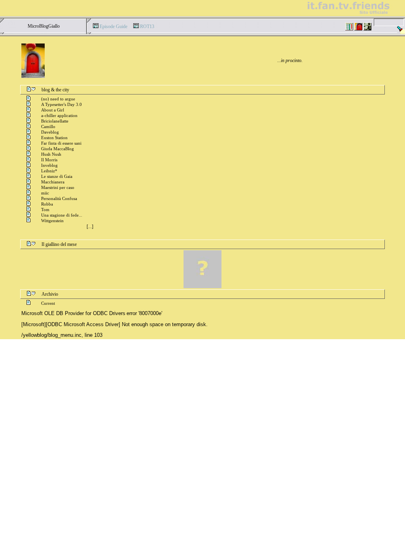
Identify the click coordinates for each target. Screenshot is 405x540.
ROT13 (147, 26)
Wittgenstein (52, 220)
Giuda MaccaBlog (57, 148)
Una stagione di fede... (61, 215)
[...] (90, 226)
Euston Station (54, 137)
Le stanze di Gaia (56, 176)
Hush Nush (51, 154)
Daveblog (50, 132)
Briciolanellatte (54, 121)
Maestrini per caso (57, 187)
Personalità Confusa (59, 198)
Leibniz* (49, 170)
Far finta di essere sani (61, 143)
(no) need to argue (58, 98)
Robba (47, 204)
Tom (45, 209)
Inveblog (49, 165)
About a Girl (52, 110)
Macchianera (52, 181)
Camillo (48, 126)
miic (45, 193)
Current (48, 303)
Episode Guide (113, 26)
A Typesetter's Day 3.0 (61, 104)
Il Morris (49, 159)
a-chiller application (59, 115)
